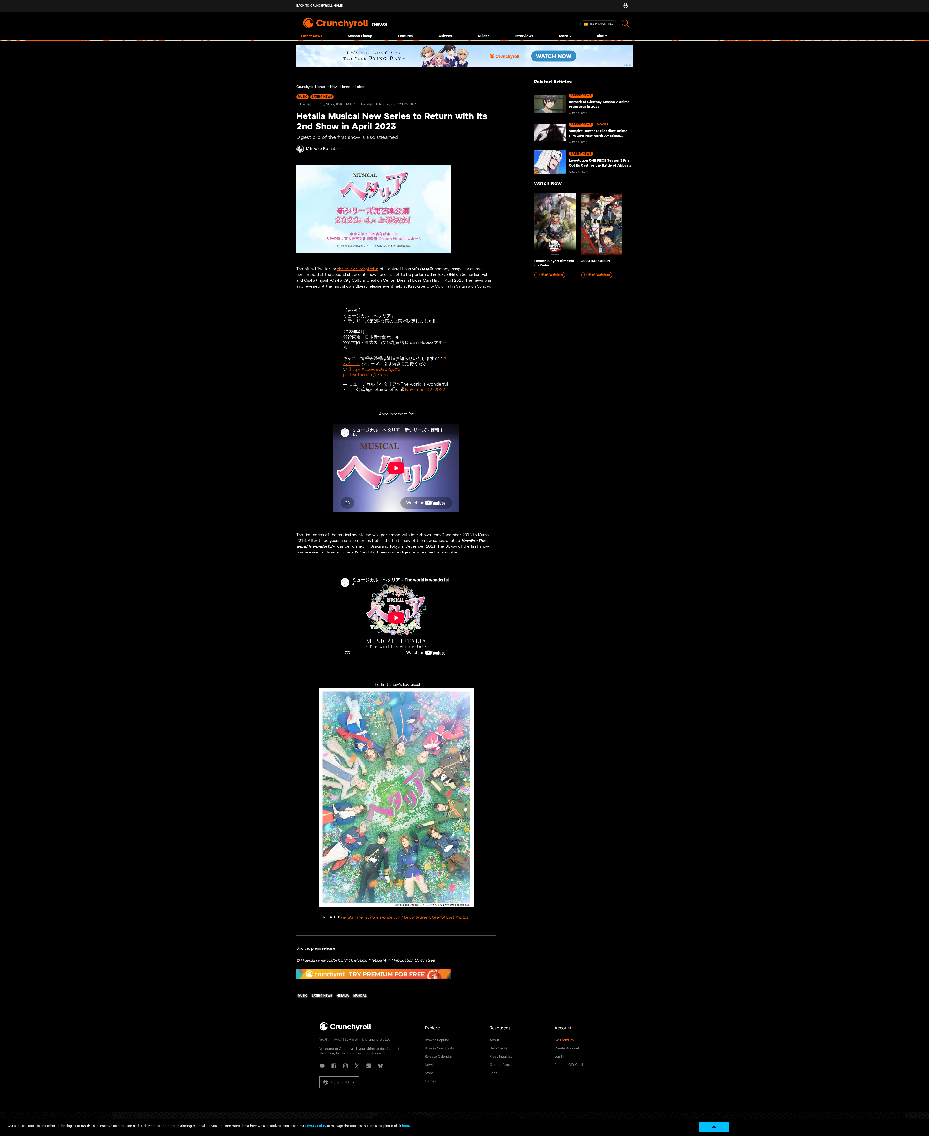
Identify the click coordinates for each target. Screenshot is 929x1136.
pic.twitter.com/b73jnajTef (369, 375)
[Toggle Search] (626, 24)
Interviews (524, 36)
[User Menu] (625, 6)
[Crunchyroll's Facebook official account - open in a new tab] (334, 1066)
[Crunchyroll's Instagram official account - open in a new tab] (345, 1066)
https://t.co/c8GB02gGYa (375, 369)
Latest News (311, 36)
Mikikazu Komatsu (323, 149)
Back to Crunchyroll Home (319, 5)
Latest (360, 87)
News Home (340, 87)
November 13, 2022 (425, 390)
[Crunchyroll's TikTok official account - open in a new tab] (369, 1066)
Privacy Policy (315, 1126)
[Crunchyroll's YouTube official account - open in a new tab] (322, 1066)
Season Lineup (360, 36)
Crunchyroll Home (310, 87)
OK (714, 1126)
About (602, 36)
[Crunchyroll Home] (345, 1030)
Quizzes (445, 36)
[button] (339, 1082)
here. (405, 1126)
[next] (621, 225)
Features (405, 36)
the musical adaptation (357, 269)
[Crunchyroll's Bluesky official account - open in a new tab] (380, 1066)
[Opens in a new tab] (464, 56)
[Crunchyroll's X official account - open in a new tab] (357, 1066)
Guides (483, 36)
